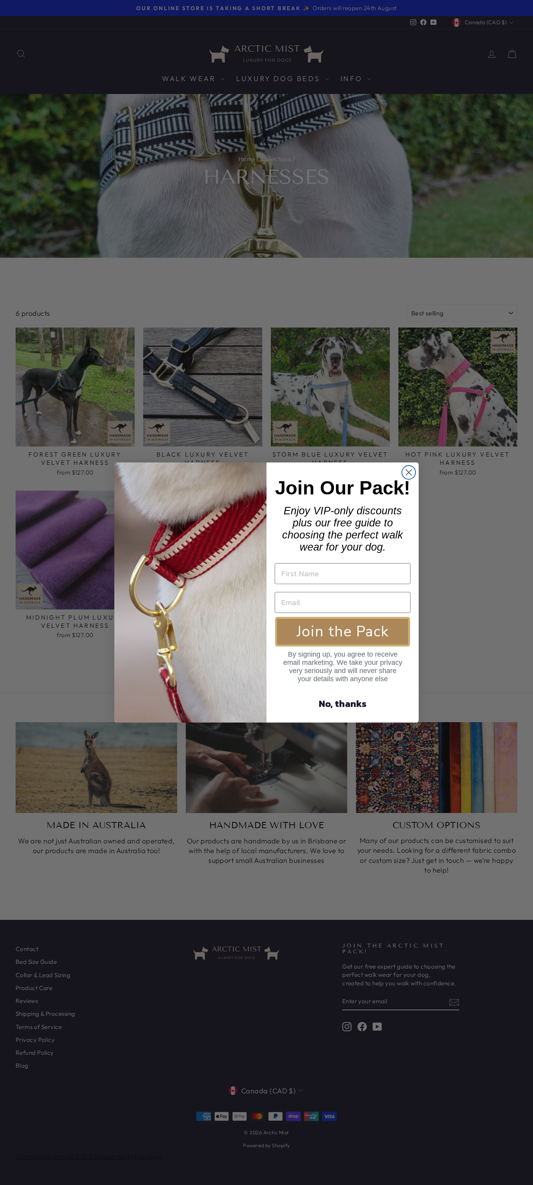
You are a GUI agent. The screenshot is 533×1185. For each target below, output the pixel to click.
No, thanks (342, 703)
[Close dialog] (409, 472)
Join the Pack (343, 631)
